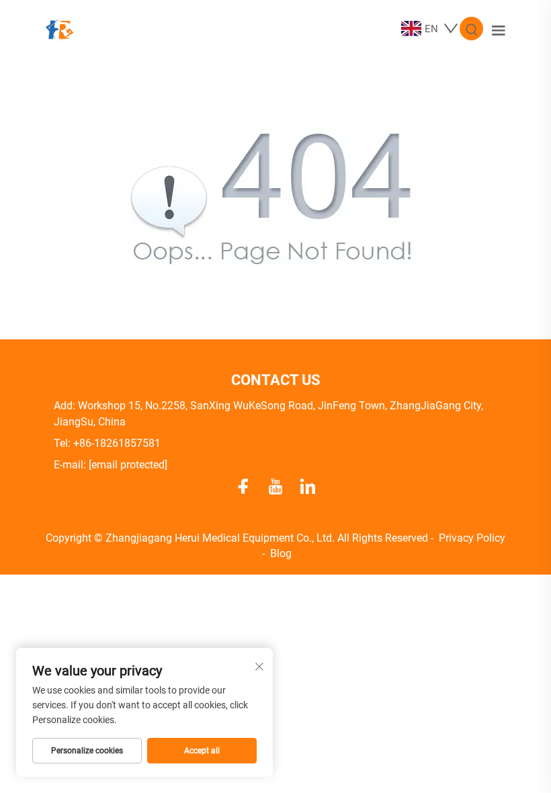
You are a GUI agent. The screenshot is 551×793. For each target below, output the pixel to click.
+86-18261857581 (117, 443)
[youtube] (275, 484)
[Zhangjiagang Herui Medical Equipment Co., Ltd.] (59, 28)
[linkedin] (307, 484)
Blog (281, 553)
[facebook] (243, 484)
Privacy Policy (472, 538)
